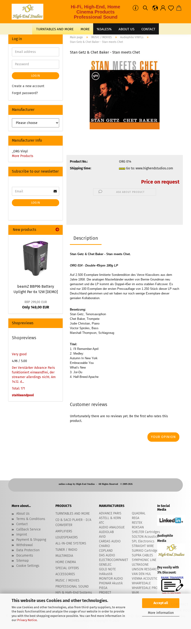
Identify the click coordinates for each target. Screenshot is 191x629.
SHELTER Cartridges (146, 532)
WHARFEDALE (141, 583)
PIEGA (103, 588)
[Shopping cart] (179, 8)
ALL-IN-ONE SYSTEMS (70, 543)
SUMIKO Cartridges (146, 551)
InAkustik (106, 574)
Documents (24, 555)
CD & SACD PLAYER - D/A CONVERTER (73, 522)
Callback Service (28, 529)
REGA (135, 518)
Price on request (160, 182)
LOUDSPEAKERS (66, 537)
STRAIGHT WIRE (143, 546)
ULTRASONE (140, 565)
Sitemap (22, 561)
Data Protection (28, 550)
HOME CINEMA (65, 562)
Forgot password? (25, 93)
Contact (22, 524)
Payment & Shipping (31, 540)
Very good (19, 354)
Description (85, 238)
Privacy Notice (27, 620)
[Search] (145, 8)
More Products (22, 156)
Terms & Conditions (30, 519)
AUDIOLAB (106, 532)
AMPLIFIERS (63, 531)
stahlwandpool (23, 395)
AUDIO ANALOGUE (112, 527)
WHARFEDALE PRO (145, 588)
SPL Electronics (143, 541)
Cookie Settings (27, 566)
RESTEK (137, 523)
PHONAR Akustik (111, 583)
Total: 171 (18, 388)
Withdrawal (24, 545)
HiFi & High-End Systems (73, 593)
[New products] (57, 229)
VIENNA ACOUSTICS (146, 579)
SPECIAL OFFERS (67, 568)
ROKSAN (138, 527)
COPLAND (106, 551)
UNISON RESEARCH (145, 569)
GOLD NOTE (107, 569)
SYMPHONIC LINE (144, 560)
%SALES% (104, 29)
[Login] (163, 8)
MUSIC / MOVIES (67, 580)
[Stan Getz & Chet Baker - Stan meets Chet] (125, 94)
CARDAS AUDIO (110, 541)
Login (35, 75)
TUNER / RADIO (66, 550)
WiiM (135, 593)
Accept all (160, 603)
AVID (102, 537)
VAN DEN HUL (141, 574)
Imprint (21, 535)
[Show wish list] (171, 8)
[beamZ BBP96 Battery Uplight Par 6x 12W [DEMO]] (35, 258)
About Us (126, 29)
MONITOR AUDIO (111, 579)
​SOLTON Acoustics (145, 537)
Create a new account (28, 86)
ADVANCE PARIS (110, 513)
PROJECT (105, 593)
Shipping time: (80, 168)
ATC (101, 523)
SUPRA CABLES (142, 555)
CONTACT (148, 29)
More (85, 29)
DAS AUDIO (107, 555)
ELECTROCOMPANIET (113, 560)
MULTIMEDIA (64, 556)
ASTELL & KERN (110, 518)
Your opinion (163, 437)
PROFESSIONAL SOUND (72, 586)
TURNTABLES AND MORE (55, 29)
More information (161, 613)
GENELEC (105, 565)
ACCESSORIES (65, 574)
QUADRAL (139, 513)
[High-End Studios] (29, 11)
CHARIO (104, 546)
